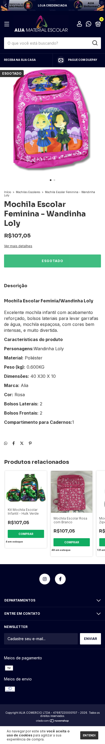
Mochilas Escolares (28, 192)
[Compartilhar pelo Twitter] (22, 443)
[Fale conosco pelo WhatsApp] (88, 24)
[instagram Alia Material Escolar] (44, 579)
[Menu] (7, 24)
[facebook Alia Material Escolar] (60, 579)
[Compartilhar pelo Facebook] (13, 443)
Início (7, 192)
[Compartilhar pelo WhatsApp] (5, 443)
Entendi (89, 735)
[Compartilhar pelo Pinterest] (30, 443)
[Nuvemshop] (52, 721)
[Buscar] (94, 43)
